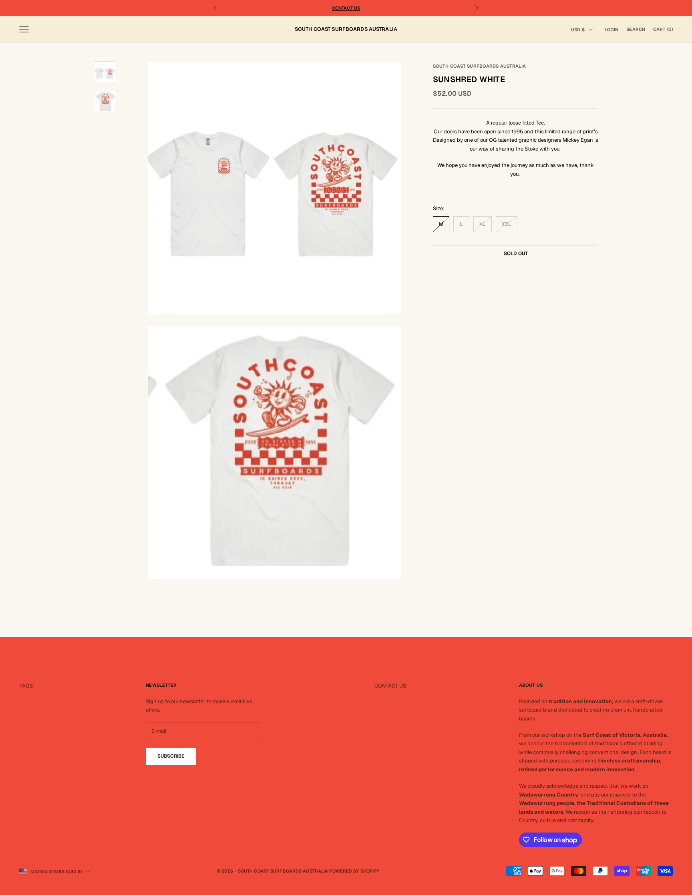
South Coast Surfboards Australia (479, 66)
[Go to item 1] (105, 73)
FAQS (26, 685)
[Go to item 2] (105, 102)
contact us (346, 8)
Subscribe (170, 756)
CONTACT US (390, 685)
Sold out (516, 253)
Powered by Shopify (354, 871)
